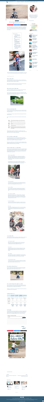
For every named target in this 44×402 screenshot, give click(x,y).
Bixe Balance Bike (25, 295)
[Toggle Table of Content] (12, 76)
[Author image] (13, 23)
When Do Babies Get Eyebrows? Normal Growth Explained (24, 387)
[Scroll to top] (33, 401)
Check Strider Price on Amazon (12, 305)
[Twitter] (23, 397)
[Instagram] (20, 397)
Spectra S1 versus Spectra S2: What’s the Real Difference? (11, 375)
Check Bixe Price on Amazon (25, 305)
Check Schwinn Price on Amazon (16, 305)
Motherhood (17, 20)
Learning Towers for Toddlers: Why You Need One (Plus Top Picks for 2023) (23, 375)
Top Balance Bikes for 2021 (18, 47)
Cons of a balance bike (17, 42)
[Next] (26, 386)
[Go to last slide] (7, 386)
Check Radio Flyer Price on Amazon (20, 305)
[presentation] (10, 383)
